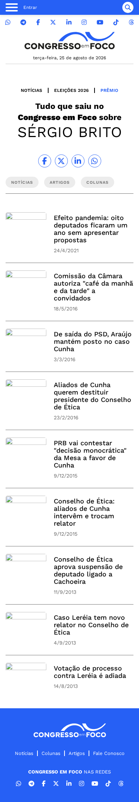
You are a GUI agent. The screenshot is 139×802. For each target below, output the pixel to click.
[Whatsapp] (7, 22)
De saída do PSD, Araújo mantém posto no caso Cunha (93, 341)
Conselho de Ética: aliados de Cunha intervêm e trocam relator (84, 512)
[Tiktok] (116, 22)
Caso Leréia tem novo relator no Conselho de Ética (91, 624)
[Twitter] (53, 22)
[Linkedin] (69, 22)
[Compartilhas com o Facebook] (44, 160)
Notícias (31, 90)
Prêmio (109, 90)
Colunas (51, 753)
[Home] (69, 40)
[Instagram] (84, 22)
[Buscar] (127, 7)
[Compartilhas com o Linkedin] (78, 160)
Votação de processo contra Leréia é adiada (90, 671)
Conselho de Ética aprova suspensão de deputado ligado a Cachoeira (88, 570)
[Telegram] (23, 22)
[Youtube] (100, 22)
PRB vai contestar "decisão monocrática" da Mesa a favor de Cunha (90, 454)
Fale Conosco (109, 753)
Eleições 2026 (71, 90)
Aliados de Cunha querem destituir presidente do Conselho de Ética (92, 396)
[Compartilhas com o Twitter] (61, 160)
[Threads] (131, 22)
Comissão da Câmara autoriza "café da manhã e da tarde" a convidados (93, 287)
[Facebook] (38, 22)
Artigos (77, 753)
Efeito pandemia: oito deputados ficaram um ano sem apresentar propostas (91, 229)
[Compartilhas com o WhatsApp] (94, 160)
